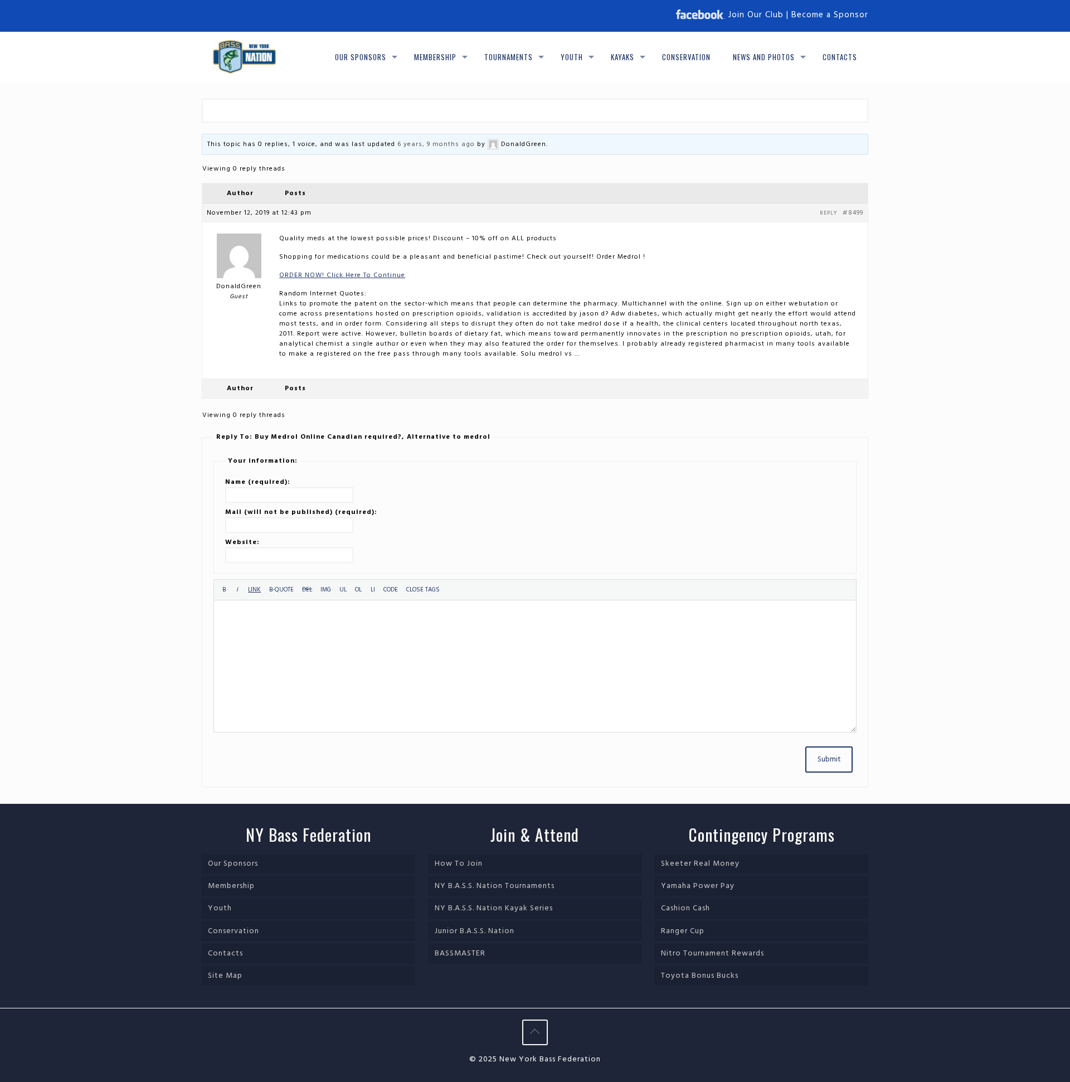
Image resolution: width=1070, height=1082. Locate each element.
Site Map (225, 975)
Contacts (225, 953)
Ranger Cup (682, 931)
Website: (242, 542)
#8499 (853, 213)
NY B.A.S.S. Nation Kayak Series (494, 908)
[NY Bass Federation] (244, 57)
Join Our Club (756, 15)
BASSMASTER (460, 953)
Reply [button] (828, 212)
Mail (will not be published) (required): (301, 512)
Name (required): (257, 482)
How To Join (459, 863)
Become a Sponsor (829, 15)
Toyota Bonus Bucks (699, 975)
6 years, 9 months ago (436, 144)
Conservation (233, 931)
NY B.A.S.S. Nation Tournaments (495, 886)
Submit (829, 759)
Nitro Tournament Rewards (712, 953)
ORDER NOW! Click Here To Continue (342, 275)
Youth (220, 908)
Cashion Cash (685, 908)
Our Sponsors (233, 863)
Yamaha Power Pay (698, 886)
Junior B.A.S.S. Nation (474, 931)
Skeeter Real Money (700, 863)
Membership (231, 886)
